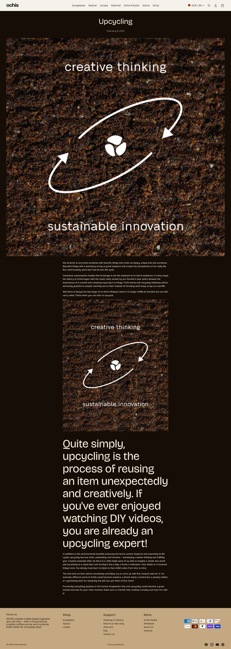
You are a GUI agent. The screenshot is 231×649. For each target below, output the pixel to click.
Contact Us (109, 634)
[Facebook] (206, 644)
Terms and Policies (115, 645)
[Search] (209, 5)
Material (148, 630)
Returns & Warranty (113, 623)
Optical (66, 623)
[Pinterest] (223, 644)
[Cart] (222, 5)
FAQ (105, 630)
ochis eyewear (20, 644)
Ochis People (150, 620)
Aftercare (108, 627)
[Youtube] (217, 644)
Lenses (66, 627)
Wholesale (149, 623)
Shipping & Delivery (113, 620)
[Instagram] (212, 644)
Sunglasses (68, 620)
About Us (148, 627)
